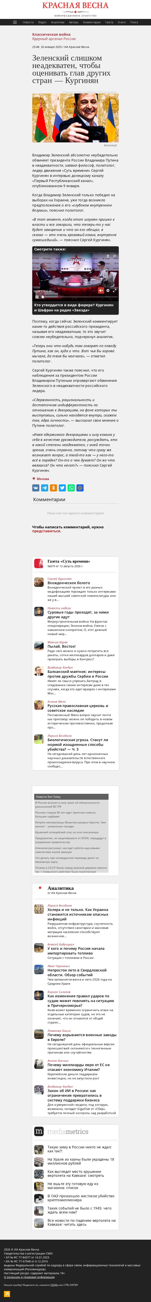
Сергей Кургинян (60, 579)
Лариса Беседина (60, 736)
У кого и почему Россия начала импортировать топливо (76, 950)
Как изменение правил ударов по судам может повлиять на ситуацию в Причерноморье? (81, 1001)
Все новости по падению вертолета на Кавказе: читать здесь (82, 1222)
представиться (46, 531)
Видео (42, 22)
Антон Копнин (58, 1061)
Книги (122, 22)
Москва (43, 479)
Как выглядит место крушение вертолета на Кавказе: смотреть (76, 1173)
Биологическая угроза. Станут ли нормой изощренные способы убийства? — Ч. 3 (78, 744)
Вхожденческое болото (69, 582)
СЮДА (54, 1285)
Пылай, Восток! (62, 646)
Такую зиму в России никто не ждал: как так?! (80, 1149)
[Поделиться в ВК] (35, 487)
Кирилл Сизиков (59, 992)
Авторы (73, 22)
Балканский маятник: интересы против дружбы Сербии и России (78, 674)
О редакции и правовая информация (29, 1277)
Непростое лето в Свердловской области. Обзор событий (77, 972)
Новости (28, 22)
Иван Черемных (59, 966)
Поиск (134, 22)
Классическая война (51, 34)
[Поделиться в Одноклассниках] (53, 487)
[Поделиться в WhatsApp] (71, 487)
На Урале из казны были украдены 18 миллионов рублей (81, 1161)
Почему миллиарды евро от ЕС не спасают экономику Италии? (79, 1067)
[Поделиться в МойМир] (80, 487)
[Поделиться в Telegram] (44, 487)
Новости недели (59, 608)
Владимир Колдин (60, 667)
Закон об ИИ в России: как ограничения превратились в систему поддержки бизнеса (75, 1095)
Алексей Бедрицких (61, 944)
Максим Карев (58, 642)
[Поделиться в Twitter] (62, 487)
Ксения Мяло (57, 701)
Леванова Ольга (59, 1031)
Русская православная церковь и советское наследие (78, 708)
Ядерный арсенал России (54, 38)
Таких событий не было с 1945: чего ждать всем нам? (79, 1210)
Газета (109, 22)
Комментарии (91, 22)
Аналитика (57, 22)
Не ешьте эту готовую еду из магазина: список (73, 1185)
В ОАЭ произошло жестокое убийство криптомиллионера (81, 1198)
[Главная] (75, 9)
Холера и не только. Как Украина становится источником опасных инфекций (78, 914)
